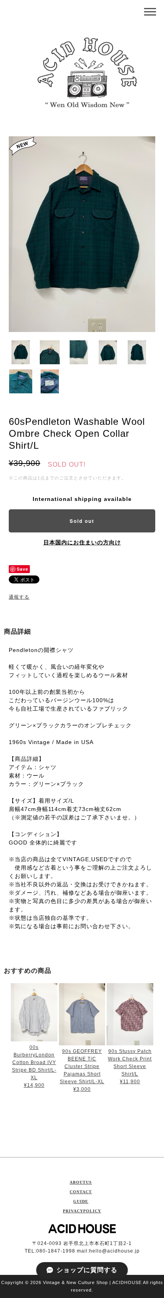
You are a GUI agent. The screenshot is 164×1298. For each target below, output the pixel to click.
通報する (19, 597)
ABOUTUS (81, 1182)
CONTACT (81, 1192)
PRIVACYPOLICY (82, 1211)
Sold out (82, 520)
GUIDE (80, 1201)
